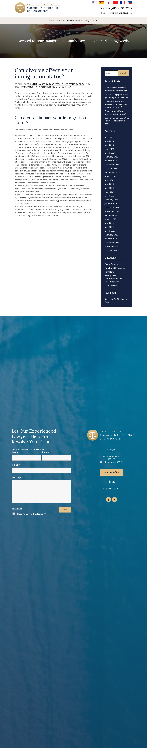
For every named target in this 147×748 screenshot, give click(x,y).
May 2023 (109, 227)
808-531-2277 (122, 8)
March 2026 (110, 153)
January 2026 (111, 160)
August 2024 (110, 176)
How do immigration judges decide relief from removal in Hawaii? (116, 104)
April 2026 (109, 149)
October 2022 (111, 250)
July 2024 (109, 180)
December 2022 (112, 242)
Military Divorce (112, 285)
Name (15, 452)
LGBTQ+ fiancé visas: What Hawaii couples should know (117, 121)
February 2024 (111, 199)
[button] (144, 731)
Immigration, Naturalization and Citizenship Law (46, 87)
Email (16, 464)
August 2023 (110, 219)
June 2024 (109, 184)
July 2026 (109, 137)
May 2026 (109, 145)
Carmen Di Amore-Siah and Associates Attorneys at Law (56, 84)
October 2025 (111, 168)
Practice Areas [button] (73, 21)
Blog (87, 21)
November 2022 (112, 246)
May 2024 (109, 188)
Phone (45, 452)
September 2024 (112, 172)
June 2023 (109, 223)
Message (16, 477)
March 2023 (110, 231)
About (59, 21)
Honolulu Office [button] (111, 472)
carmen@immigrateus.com (119, 12)
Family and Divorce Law (115, 268)
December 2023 (112, 207)
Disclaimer (17, 508)
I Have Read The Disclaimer (31, 514)
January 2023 (111, 238)
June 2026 (109, 141)
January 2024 (111, 203)
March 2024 (110, 195)
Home (51, 21)
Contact (95, 21)
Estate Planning (112, 264)
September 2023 (112, 215)
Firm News (109, 271)
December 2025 (112, 164)
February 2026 (111, 156)
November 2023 (112, 211)
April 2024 (109, 192)
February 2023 (111, 234)
